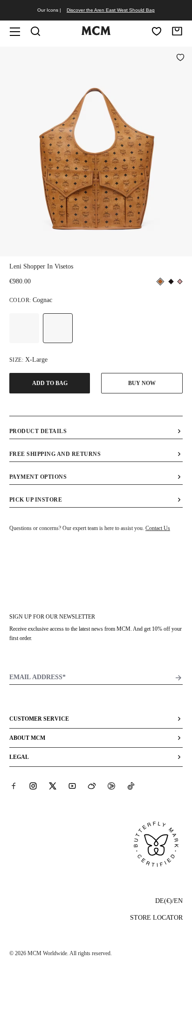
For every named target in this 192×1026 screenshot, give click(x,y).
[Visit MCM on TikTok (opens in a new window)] (131, 786)
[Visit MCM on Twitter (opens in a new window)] (52, 786)
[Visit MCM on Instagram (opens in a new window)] (33, 786)
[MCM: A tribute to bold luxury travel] (95, 33)
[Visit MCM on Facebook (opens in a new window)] (13, 786)
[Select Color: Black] (24, 328)
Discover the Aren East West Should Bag (111, 10)
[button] (96, 151)
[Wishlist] (156, 31)
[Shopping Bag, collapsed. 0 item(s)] (177, 31)
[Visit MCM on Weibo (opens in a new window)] (92, 786)
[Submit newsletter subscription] (178, 678)
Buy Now (142, 383)
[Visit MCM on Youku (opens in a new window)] (111, 786)
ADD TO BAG (50, 383)
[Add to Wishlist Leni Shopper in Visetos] (180, 58)
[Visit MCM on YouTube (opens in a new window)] (72, 786)
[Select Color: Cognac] (57, 328)
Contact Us (157, 528)
